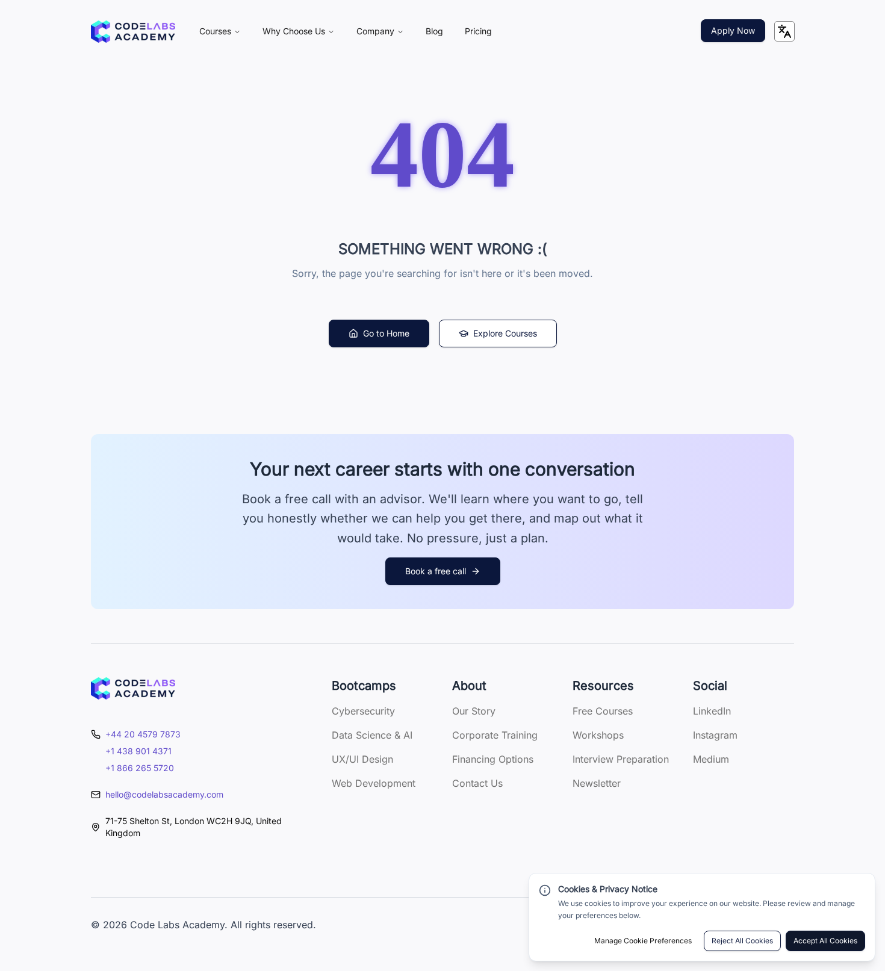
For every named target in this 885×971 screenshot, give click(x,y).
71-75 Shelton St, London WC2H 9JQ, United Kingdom (193, 827)
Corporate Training (495, 735)
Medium (711, 759)
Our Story (473, 711)
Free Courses (603, 711)
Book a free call (435, 571)
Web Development (373, 783)
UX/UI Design (362, 759)
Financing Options (492, 759)
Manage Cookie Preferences (643, 940)
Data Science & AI (372, 735)
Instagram (715, 735)
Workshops (598, 735)
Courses (215, 31)
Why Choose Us (293, 31)
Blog (434, 31)
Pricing (478, 31)
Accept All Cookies (825, 940)
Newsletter (597, 783)
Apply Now (733, 30)
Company (375, 31)
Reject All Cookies (742, 940)
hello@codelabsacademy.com (164, 794)
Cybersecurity (363, 711)
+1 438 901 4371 (138, 751)
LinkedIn (712, 711)
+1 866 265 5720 (139, 768)
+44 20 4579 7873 (143, 734)
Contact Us (477, 783)
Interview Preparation (621, 759)
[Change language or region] (784, 31)
